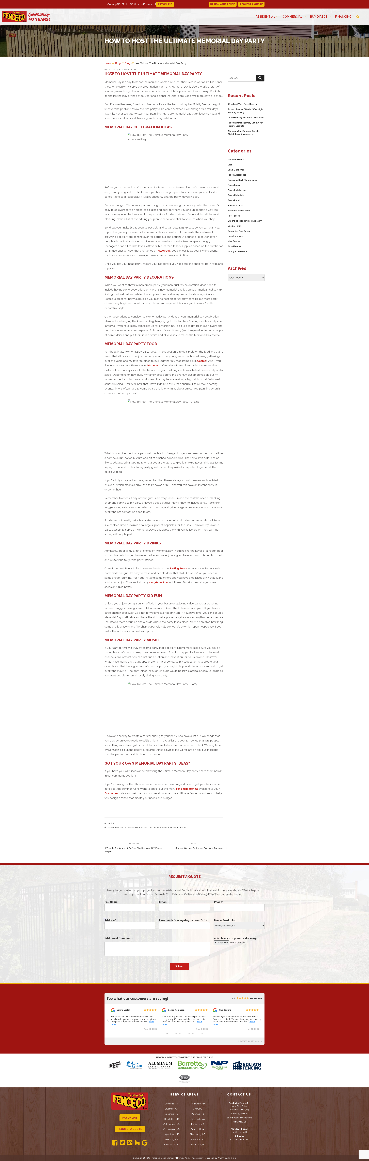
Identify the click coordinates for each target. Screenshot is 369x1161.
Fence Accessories (237, 175)
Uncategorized (235, 236)
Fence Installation (236, 190)
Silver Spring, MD (198, 1134)
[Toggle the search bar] (355, 16)
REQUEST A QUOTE (251, 4)
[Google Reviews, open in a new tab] (144, 1142)
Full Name (111, 901)
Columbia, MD (171, 1114)
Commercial (293, 16)
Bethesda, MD (171, 1104)
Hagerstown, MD (171, 1134)
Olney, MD (198, 1109)
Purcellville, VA (198, 1119)
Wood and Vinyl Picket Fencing (243, 104)
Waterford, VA (197, 1139)
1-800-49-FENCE (115, 4)
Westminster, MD (198, 1144)
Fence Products (224, 920)
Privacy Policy (183, 1158)
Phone (218, 901)
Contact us (111, 793)
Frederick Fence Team (239, 210)
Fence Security (235, 205)
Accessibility (198, 1158)
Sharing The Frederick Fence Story (245, 221)
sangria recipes (159, 582)
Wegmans (153, 365)
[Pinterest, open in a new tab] (129, 1142)
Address (110, 920)
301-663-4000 (145, 4)
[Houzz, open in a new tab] (137, 1142)
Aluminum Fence (236, 159)
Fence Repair (234, 200)
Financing (343, 16)
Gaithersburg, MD (171, 1124)
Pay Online (165, 4)
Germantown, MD (171, 1129)
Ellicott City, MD (171, 1119)
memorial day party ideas (172, 827)
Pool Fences (234, 216)
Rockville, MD (197, 1124)
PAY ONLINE (129, 1117)
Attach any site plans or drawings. (236, 938)
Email (163, 901)
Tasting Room (178, 568)
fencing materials (187, 788)
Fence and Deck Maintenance (242, 180)
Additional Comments (119, 938)
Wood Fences (234, 246)
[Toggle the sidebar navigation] (363, 16)
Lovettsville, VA (171, 1144)
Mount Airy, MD (198, 1104)
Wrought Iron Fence (237, 251)
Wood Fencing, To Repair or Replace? (246, 117)
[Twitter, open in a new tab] (122, 1142)
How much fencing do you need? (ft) (183, 920)
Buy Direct (318, 16)
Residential (265, 16)
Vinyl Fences (234, 241)
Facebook (164, 250)
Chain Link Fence (236, 170)
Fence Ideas (234, 185)
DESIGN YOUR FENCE (222, 4)
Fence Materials (236, 195)
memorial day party (143, 827)
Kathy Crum (129, 70)
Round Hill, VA (197, 1129)
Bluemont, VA (171, 1109)
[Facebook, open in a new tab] (114, 1143)
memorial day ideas (120, 827)
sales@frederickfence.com (239, 1118)
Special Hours (234, 226)
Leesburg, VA (171, 1139)
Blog (111, 823)
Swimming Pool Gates (239, 231)
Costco (201, 360)
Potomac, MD (197, 1114)
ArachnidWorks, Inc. (227, 1158)
